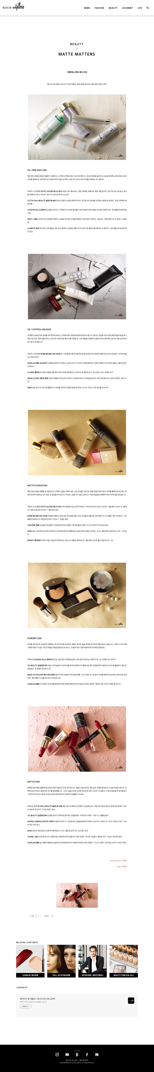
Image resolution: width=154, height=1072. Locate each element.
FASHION (99, 8)
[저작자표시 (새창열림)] (52, 916)
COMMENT (22, 987)
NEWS (87, 8)
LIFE (140, 8)
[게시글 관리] (38, 916)
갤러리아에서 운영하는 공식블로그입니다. (33, 1002)
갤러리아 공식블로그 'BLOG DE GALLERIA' (37, 999)
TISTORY (77, 1051)
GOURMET (127, 8)
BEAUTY (113, 8)
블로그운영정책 (83, 1060)
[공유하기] (35, 916)
